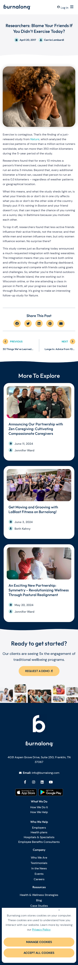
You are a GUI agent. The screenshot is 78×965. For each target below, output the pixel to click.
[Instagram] (33, 782)
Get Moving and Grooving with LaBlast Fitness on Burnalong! (33, 509)
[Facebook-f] (25, 782)
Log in (64, 8)
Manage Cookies (39, 942)
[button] (17, 323)
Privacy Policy (41, 929)
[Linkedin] (42, 782)
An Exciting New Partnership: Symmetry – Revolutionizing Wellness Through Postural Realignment (39, 590)
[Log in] (58, 7)
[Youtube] (51, 782)
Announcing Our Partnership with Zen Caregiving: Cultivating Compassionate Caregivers (36, 429)
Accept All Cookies (39, 953)
